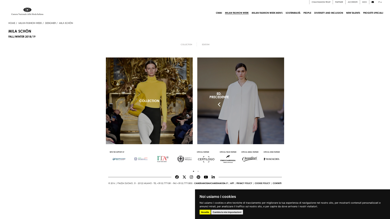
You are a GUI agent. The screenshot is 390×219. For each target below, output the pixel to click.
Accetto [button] (205, 212)
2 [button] (197, 170)
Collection (186, 44)
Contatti (277, 183)
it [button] (379, 2)
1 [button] (192, 170)
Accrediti (353, 2)
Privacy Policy (244, 183)
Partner (339, 2)
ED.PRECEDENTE (219, 95)
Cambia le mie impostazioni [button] (227, 212)
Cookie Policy (262, 183)
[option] (119, 158)
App (232, 183)
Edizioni (205, 44)
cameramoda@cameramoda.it (211, 183)
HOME (11, 23)
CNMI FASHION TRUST (321, 2)
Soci (364, 2)
